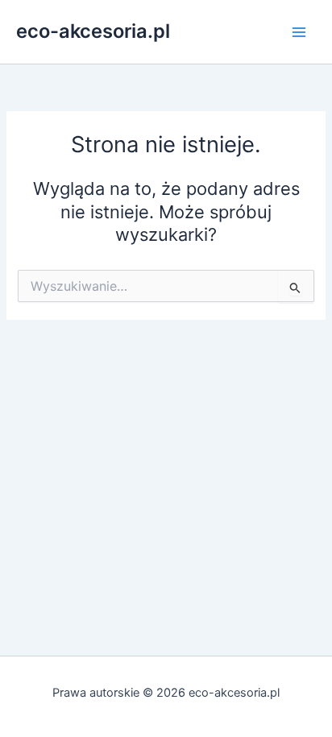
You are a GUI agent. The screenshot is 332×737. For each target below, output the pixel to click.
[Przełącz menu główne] (299, 32)
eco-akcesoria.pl (93, 31)
